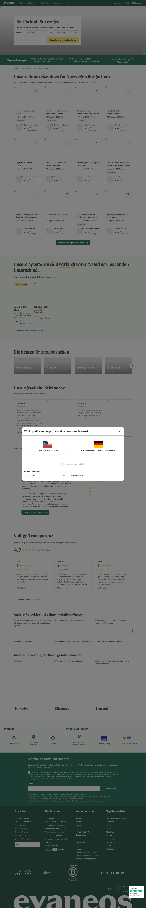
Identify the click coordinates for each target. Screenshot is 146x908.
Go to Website (77, 475)
